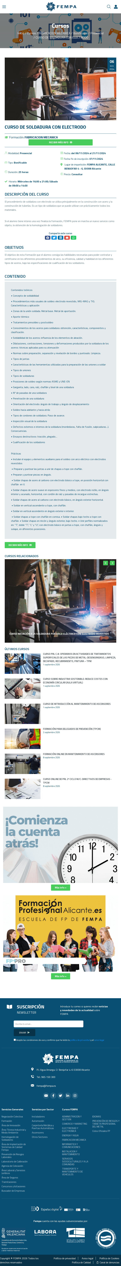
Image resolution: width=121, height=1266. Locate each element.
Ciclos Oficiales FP (101, 1131)
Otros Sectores (40, 1137)
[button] (61, 142)
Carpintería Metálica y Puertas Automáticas (43, 1127)
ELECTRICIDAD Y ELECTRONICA (70, 1129)
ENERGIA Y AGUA (70, 1135)
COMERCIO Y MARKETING (74, 1124)
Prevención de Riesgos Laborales (13, 1155)
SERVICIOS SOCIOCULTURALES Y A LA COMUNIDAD (75, 1161)
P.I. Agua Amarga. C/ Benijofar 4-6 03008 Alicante (63, 1070)
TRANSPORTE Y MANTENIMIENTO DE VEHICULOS (72, 1171)
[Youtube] (46, 1096)
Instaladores (38, 1116)
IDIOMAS (96, 1116)
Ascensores (38, 1132)
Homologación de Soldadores (10, 1138)
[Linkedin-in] (68, 1096)
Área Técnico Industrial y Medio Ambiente (14, 1131)
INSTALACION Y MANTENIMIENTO (71, 1153)
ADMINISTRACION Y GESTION (71, 1118)
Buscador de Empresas (13, 1191)
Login (116, 7)
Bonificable (20, 162)
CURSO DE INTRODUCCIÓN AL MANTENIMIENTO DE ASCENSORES (77, 704)
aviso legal (99, 1040)
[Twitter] (60, 1096)
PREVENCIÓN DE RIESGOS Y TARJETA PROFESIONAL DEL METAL (105, 1123)
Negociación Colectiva (12, 1116)
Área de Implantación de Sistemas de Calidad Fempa (14, 1147)
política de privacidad (80, 1040)
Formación (7, 1121)
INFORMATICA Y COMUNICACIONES (71, 1145)
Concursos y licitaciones (13, 1186)
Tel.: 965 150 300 (46, 1077)
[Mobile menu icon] (4, 7)
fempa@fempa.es (46, 1086)
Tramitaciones (9, 1182)
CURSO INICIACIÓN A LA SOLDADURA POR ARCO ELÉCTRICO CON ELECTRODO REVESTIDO (59, 634)
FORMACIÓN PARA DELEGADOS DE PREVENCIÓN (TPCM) (72, 729)
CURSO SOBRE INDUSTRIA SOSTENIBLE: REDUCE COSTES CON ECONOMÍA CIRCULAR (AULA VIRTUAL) (75, 680)
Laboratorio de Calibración (15, 1161)
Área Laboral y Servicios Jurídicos (13, 1172)
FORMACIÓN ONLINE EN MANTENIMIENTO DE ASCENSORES (74, 754)
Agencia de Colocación (12, 1166)
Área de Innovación (11, 1125)
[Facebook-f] (53, 1096)
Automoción (38, 1121)
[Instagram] (75, 1096)
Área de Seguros (10, 1177)
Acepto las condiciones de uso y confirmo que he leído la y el (60, 1040)
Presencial (26, 153)
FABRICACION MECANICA (41, 137)
